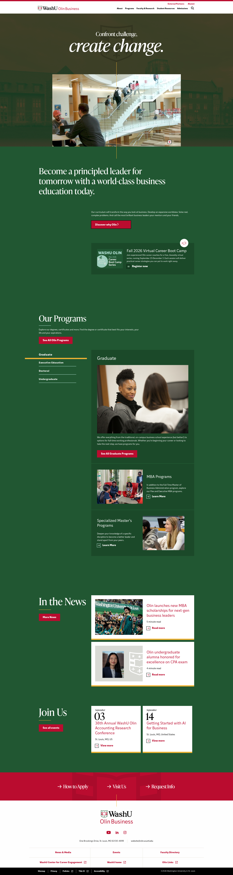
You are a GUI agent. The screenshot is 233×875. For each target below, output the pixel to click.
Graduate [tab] (45, 354)
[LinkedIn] (117, 833)
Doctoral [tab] (44, 371)
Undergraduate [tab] (48, 379)
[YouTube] (109, 833)
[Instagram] (124, 833)
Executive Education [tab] (51, 363)
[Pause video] (169, 142)
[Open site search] (192, 8)
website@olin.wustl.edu (142, 841)
